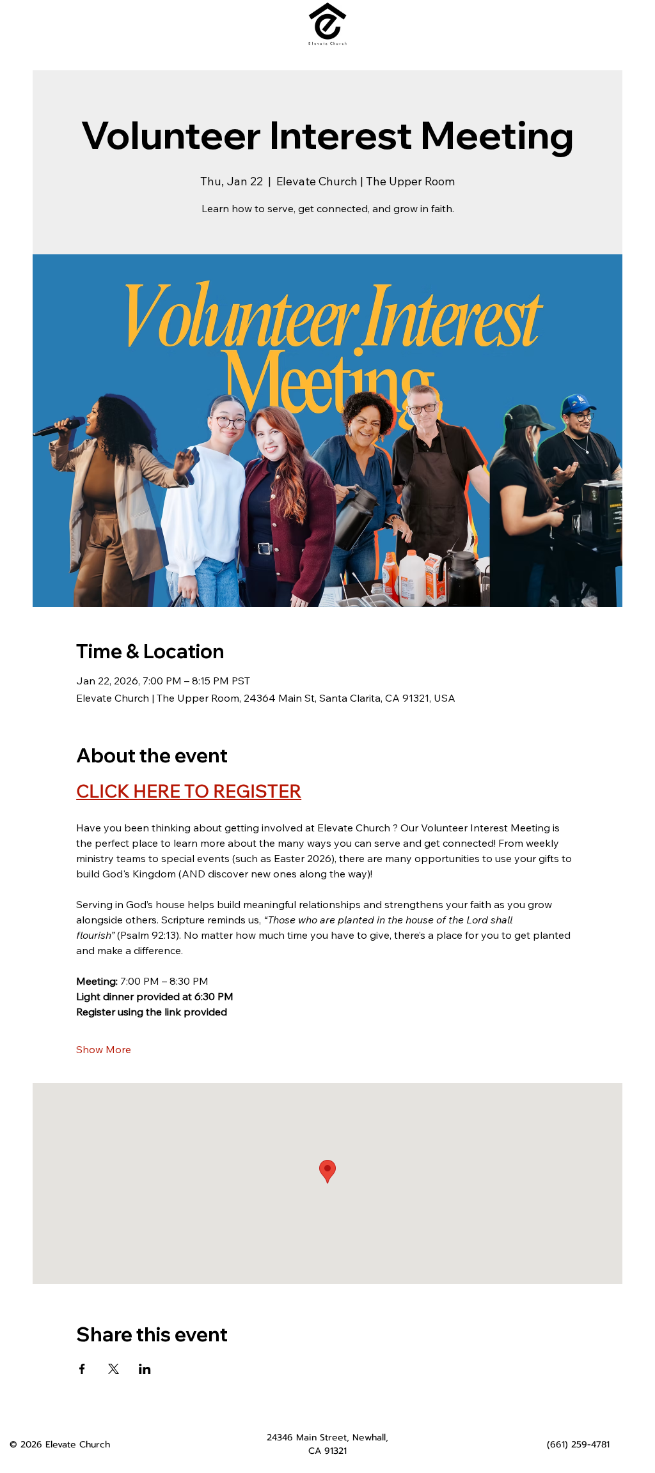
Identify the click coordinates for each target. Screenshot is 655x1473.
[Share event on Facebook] (82, 1369)
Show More (103, 1049)
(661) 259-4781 (578, 1444)
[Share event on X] (113, 1369)
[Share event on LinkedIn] (145, 1369)
